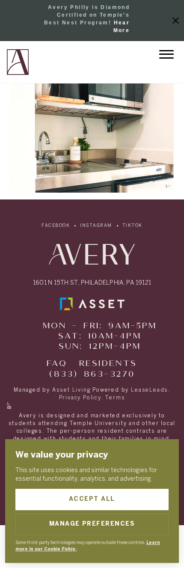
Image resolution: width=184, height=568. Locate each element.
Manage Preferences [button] (92, 524)
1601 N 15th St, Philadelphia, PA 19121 (92, 283)
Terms (115, 398)
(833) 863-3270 (92, 374)
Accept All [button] (92, 499)
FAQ (57, 363)
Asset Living (71, 390)
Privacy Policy (80, 398)
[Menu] (166, 54)
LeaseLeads (149, 390)
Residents (108, 363)
